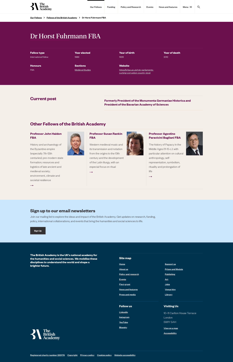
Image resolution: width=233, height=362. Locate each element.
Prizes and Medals (174, 269)
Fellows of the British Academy (62, 17)
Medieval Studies (83, 69)
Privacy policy (87, 355)
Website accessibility (125, 355)
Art (166, 279)
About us (123, 269)
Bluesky (123, 327)
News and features (168, 6)
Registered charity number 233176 (47, 355)
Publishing (170, 274)
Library (168, 294)
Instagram (124, 317)
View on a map (171, 328)
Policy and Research (131, 6)
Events (149, 6)
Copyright (72, 355)
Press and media (127, 294)
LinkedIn (123, 312)
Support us (170, 264)
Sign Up (38, 230)
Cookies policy (104, 355)
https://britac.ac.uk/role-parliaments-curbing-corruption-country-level (136, 71)
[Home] (41, 7)
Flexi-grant (124, 284)
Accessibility (170, 333)
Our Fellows (96, 6)
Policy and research (129, 274)
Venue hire (170, 289)
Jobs (167, 284)
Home (122, 264)
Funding (111, 6)
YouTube (123, 322)
